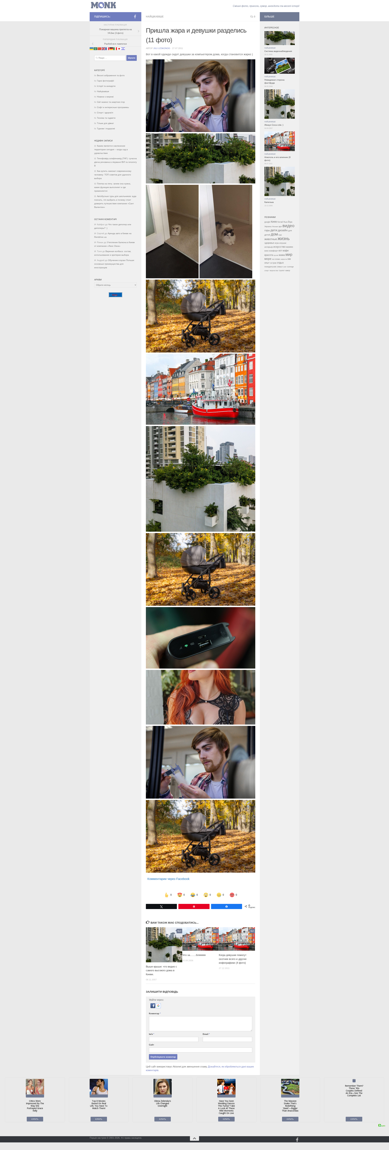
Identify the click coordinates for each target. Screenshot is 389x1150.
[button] (153, 1007)
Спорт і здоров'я (105, 113)
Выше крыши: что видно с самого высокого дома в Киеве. (161, 970)
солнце (290, 267)
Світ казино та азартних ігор (111, 102)
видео (288, 225)
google (267, 222)
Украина (268, 226)
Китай (280, 222)
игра (277, 243)
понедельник (270, 267)
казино (289, 247)
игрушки (282, 243)
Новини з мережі (105, 97)
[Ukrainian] (92, 48)
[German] (111, 48)
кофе (286, 250)
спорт (266, 270)
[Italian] (115, 48)
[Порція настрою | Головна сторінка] (103, 5)
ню (289, 258)
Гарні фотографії (105, 81)
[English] (103, 48)
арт (280, 226)
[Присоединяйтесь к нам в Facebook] (135, 16)
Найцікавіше (155, 16)
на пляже (276, 259)
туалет (282, 270)
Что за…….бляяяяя (194, 955)
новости (284, 259)
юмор (287, 270)
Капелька (269, 202)
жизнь (284, 238)
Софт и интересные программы (113, 107)
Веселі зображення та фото (111, 75)
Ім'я (151, 1034)
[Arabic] (96, 48)
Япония (275, 226)
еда (280, 235)
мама (282, 255)
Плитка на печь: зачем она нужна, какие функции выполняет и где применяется (112, 187)
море (267, 258)
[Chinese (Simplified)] (100, 48)
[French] (107, 48)
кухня (276, 255)
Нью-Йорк (287, 222)
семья (279, 267)
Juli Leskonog (161, 48)
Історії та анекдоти (106, 86)
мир (289, 254)
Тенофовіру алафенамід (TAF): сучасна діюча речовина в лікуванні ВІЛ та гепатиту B (115, 162)
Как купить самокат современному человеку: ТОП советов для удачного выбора (112, 175)
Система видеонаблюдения (278, 51)
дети (273, 230)
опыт (267, 262)
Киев (274, 221)
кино (266, 251)
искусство (279, 246)
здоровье (269, 243)
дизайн (283, 230)
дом (274, 234)
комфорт (273, 250)
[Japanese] (119, 48)
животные (270, 239)
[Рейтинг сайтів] (115, 296)
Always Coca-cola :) (273, 125)
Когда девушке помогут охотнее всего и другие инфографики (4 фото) (232, 959)
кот (280, 250)
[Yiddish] (123, 48)
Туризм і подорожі (106, 128)
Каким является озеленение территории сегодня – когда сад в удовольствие (111, 149)
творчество (273, 270)
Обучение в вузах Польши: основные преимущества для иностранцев (114, 264)
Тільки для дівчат (105, 123)
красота (268, 255)
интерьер (268, 247)
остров (273, 263)
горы (267, 230)
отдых (280, 262)
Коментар (155, 1013)
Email (206, 1034)
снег (284, 267)
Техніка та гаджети (106, 118)
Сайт (151, 1044)
